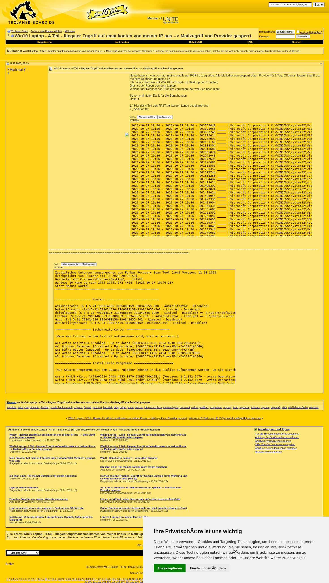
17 (49, 579)
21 (62, 579)
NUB (199, 42)
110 (137, 581)
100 (90, 581)
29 (89, 579)
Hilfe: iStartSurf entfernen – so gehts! (275, 444)
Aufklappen (165, 117)
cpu (26, 407)
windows (313, 407)
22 (66, 579)
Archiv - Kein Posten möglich (46, 31)
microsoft (185, 407)
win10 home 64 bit (298, 407)
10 (26, 579)
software (255, 407)
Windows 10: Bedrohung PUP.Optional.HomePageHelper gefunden (225, 418)
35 (109, 579)
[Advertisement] (86, 105)
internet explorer (153, 407)
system (265, 407)
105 (113, 581)
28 (86, 579)
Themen (11, 402)
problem (203, 407)
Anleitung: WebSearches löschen (273, 440)
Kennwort (264, 36)
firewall (87, 407)
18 (52, 579)
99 (86, 581)
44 (140, 579)
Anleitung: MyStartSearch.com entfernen (277, 437)
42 (133, 579)
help (116, 407)
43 (136, 579)
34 (106, 579)
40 (126, 579)
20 (59, 579)
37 (116, 579)
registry (227, 407)
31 (96, 579)
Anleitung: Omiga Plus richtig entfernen (276, 448)
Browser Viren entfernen (268, 451)
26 (79, 579)
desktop (45, 407)
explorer (78, 407)
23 (69, 579)
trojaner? (275, 407)
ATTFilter (135, 120)
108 (128, 581)
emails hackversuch (62, 407)
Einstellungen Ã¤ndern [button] (208, 568)
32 (99, 579)
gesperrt (97, 407)
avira (20, 407)
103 (104, 581)
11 (29, 579)
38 (119, 579)
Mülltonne (70, 31)
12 (32, 579)
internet (139, 407)
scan (235, 407)
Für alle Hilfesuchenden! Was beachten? (277, 433)
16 (46, 579)
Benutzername (267, 31)
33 (103, 579)
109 (132, 581)
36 (113, 579)
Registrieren (44, 42)
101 (95, 581)
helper (123, 407)
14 (39, 579)
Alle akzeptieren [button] (169, 568)
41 (129, 579)
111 (141, 581)
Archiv (10, 564)
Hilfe (191, 42)
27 (82, 579)
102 (99, 581)
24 (72, 579)
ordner (194, 407)
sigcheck (244, 407)
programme (215, 407)
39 (123, 579)
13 (35, 579)
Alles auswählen (147, 117)
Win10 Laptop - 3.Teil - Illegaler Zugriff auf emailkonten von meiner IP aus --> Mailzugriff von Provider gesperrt (127, 418)
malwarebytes (170, 407)
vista (284, 407)
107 (123, 581)
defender (34, 407)
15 (42, 579)
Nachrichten (122, 42)
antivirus (11, 407)
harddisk (108, 407)
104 (109, 581)
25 (76, 579)
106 (118, 581)
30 (93, 579)
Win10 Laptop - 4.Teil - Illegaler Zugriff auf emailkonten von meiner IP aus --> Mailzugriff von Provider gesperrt (82, 51)
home (131, 407)
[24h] (251, 42)
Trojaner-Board (19, 31)
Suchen (296, 42)
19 (56, 579)
